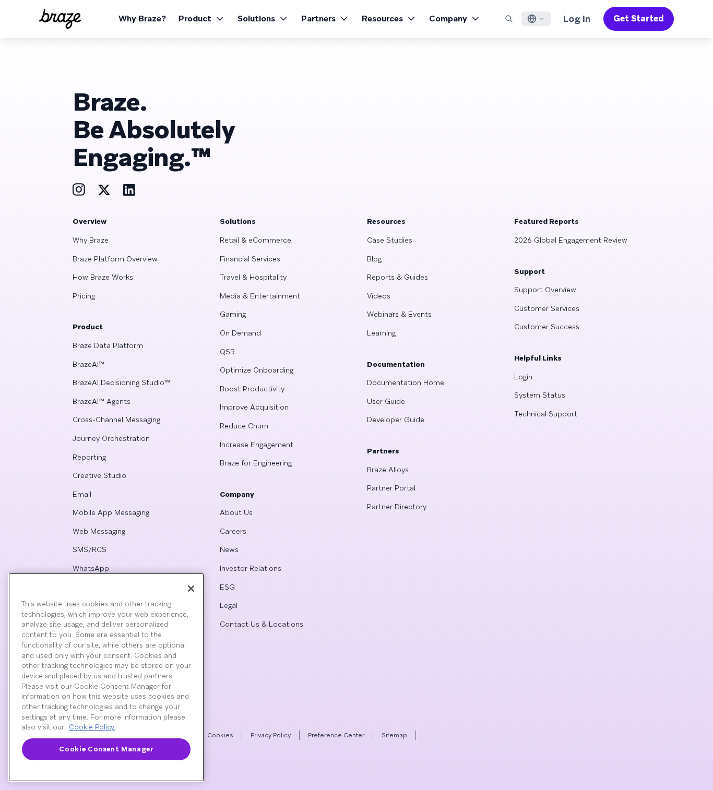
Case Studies (389, 240)
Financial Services (250, 259)
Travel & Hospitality (253, 277)
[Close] (191, 588)
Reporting (89, 457)
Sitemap (394, 735)
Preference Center (336, 735)
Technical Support (545, 413)
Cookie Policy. (92, 727)
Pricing (84, 296)
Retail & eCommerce (255, 240)
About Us (236, 512)
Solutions (256, 18)
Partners (318, 18)
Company (448, 18)
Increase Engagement (256, 444)
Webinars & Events (399, 314)
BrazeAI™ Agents (101, 401)
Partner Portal (391, 488)
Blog (374, 259)
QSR (227, 351)
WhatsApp (91, 568)
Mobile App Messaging (111, 512)
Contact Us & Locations (261, 624)
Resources (382, 18)
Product (195, 18)
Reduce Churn (244, 425)
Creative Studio (99, 475)
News (229, 549)
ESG (227, 587)
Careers (233, 531)
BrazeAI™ (88, 364)
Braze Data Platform (108, 345)
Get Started (638, 18)
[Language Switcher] (536, 18)
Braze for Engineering (256, 463)
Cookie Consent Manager (106, 749)
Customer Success (546, 326)
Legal (228, 605)
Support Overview (545, 289)
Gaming (233, 314)
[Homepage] (60, 19)
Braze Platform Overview (115, 259)
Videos (378, 296)
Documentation (396, 364)
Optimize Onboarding (256, 370)
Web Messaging (99, 531)
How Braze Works (103, 277)
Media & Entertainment (260, 296)
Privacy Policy (271, 735)
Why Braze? (142, 18)
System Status (539, 395)
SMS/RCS (89, 549)
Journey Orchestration (111, 438)
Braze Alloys (388, 469)
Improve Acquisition (254, 407)
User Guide (386, 401)
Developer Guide (395, 419)
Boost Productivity (252, 388)
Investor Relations (250, 568)
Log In (577, 19)
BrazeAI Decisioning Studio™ (121, 382)
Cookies (220, 735)
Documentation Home (405, 382)
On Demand (240, 333)
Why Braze (91, 240)
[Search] (508, 18)
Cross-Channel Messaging (116, 419)
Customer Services (546, 308)
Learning (381, 333)
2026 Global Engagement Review (570, 240)
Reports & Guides (397, 277)
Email (82, 494)
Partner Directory (396, 506)
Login (523, 376)
